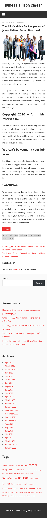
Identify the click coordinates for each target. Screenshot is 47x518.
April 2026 (9, 362)
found (31, 473)
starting (21, 492)
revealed (31, 488)
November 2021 (11, 414)
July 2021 (9, 427)
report (15, 488)
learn (13, 484)
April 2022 (9, 396)
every (35, 470)
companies (14, 235)
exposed (17, 473)
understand (13, 496)
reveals (39, 489)
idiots (5, 238)
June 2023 (9, 383)
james (11, 238)
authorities (11, 465)
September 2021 (12, 420)
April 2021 (9, 437)
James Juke (20, 22)
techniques (38, 492)
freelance (7, 478)
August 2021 (10, 424)
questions (31, 484)
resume (23, 488)
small (16, 492)
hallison (37, 235)
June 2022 (9, 390)
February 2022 (11, 403)
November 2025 (11, 369)
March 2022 (10, 400)
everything (5, 473)
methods (19, 484)
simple (10, 492)
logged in (16, 269)
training (5, 496)
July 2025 (9, 373)
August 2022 (10, 386)
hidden (32, 478)
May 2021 (9, 434)
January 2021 (10, 448)
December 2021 (11, 410)
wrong (33, 496)
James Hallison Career (23, 5)
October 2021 (10, 417)
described (23, 235)
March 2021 (10, 441)
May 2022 (9, 393)
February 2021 (11, 444)
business (24, 465)
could (14, 470)
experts (11, 473)
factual (27, 473)
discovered (30, 470)
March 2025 (10, 379)
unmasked (20, 496)
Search (5, 278)
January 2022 (10, 407)
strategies (31, 492)
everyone (40, 470)
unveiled (27, 496)
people (25, 484)
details (19, 470)
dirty (24, 470)
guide (31, 235)
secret (4, 492)
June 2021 (9, 431)
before (18, 465)
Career (6, 229)
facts (22, 473)
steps (25, 492)
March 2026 (10, 366)
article (4, 465)
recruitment (7, 488)
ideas (36, 478)
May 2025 (9, 376)
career (5, 235)
